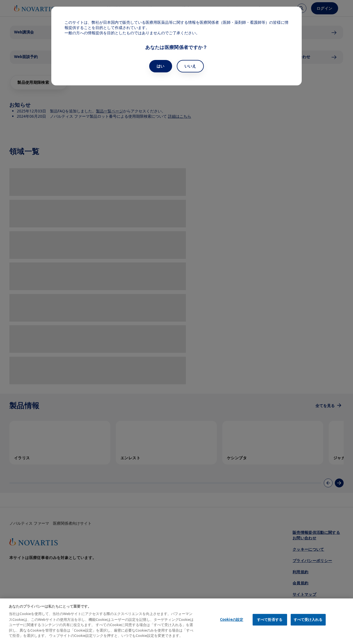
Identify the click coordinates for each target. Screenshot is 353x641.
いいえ (190, 66)
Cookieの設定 (231, 619)
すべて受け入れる (308, 619)
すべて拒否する (269, 619)
